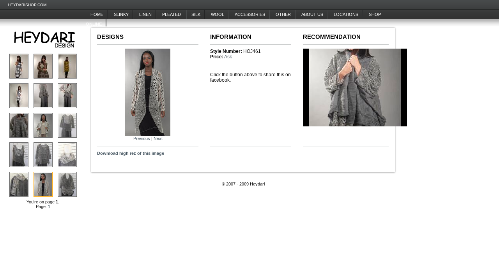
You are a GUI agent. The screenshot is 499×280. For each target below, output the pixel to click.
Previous (141, 138)
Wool (217, 14)
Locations (346, 14)
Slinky (121, 14)
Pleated (172, 14)
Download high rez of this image (130, 153)
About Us (312, 14)
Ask (228, 57)
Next (158, 138)
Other (283, 14)
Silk (195, 14)
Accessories (250, 14)
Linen (145, 14)
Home (96, 14)
